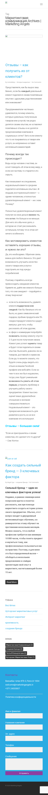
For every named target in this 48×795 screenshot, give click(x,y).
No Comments (36, 82)
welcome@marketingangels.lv (19, 684)
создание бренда (22, 482)
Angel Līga (10, 482)
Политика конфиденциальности (20, 697)
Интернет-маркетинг (23, 82)
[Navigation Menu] (41, 4)
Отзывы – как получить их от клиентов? (17, 71)
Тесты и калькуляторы (16, 653)
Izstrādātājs (11, 82)
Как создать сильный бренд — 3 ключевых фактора (23, 471)
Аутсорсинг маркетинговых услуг (21, 611)
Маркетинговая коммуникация (19, 645)
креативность (12, 622)
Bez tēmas (10, 605)
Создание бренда (14, 649)
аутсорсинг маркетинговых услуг (20, 657)
